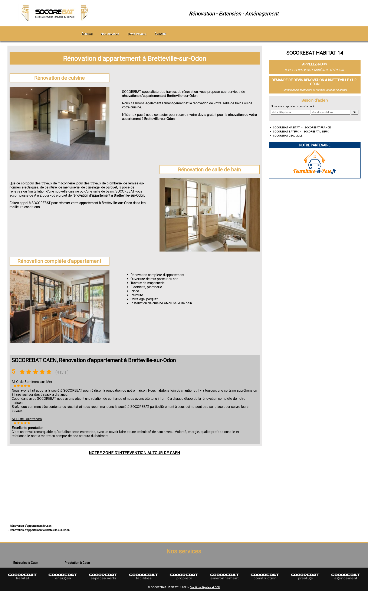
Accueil (86, 34)
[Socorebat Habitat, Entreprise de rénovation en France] (22, 582)
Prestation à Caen (77, 563)
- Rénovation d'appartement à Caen (30, 525)
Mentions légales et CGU (205, 587)
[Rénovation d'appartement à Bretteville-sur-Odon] (55, 20)
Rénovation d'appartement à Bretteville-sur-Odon (134, 58)
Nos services (110, 34)
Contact (160, 34)
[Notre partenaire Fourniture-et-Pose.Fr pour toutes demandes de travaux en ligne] (315, 176)
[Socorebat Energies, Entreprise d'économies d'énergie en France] (63, 582)
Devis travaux (137, 34)
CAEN (175, 452)
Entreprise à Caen (25, 563)
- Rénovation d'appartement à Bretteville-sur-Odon (39, 530)
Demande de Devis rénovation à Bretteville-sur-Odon (315, 82)
